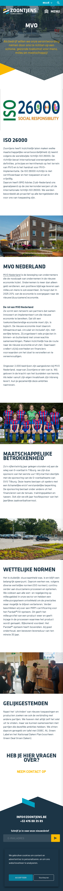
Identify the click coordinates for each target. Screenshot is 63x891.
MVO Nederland (12, 274)
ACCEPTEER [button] (21, 877)
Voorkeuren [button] (44, 877)
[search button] (58, 2)
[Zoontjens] (19, 11)
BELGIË (46, 3)
